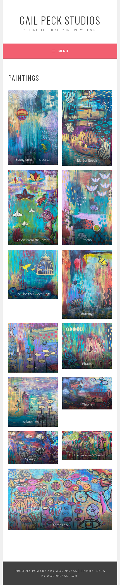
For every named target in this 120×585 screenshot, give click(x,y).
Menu (63, 50)
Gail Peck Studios (60, 20)
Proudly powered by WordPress (46, 571)
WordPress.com (62, 576)
